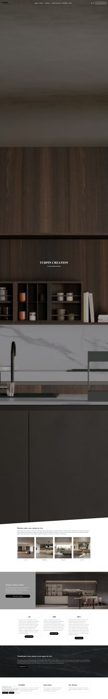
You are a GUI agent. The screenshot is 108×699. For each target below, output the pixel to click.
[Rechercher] (91, 3)
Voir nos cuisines (18, 596)
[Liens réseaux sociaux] (93, 3)
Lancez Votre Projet (101, 3)
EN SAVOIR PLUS (22, 666)
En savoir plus (29, 636)
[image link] (8, 3)
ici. (65, 533)
